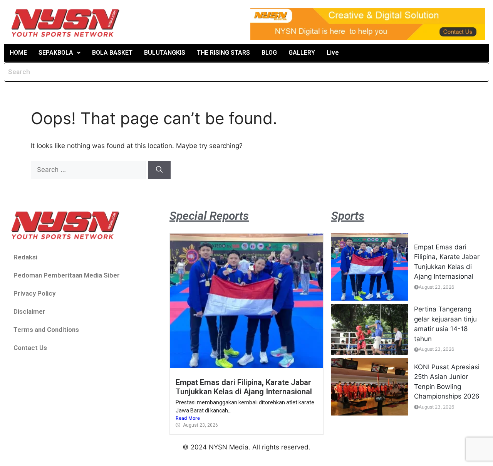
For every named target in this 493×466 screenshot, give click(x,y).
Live (333, 52)
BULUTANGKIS (164, 52)
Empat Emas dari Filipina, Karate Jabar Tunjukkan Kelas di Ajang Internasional (244, 387)
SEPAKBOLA (56, 52)
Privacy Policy (34, 293)
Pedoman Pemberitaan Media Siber (66, 275)
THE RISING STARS (223, 52)
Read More (188, 418)
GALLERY (301, 52)
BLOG (269, 52)
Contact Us (30, 348)
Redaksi (25, 257)
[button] (59, 53)
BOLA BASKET (112, 52)
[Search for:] (89, 169)
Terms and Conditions (46, 329)
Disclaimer (29, 311)
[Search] (159, 170)
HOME (18, 52)
